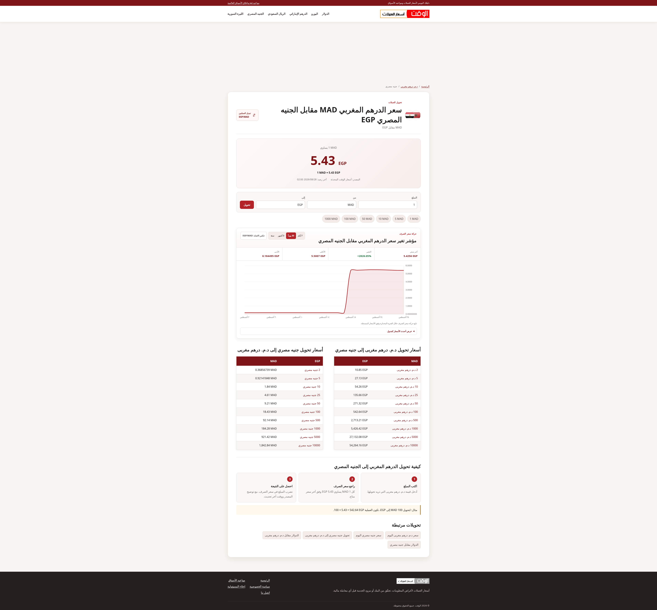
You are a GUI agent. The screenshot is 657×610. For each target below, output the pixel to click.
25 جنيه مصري (311, 395)
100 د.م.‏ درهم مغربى (406, 412)
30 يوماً (291, 235)
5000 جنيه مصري (310, 437)
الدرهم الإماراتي (298, 14)
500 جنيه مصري (310, 420)
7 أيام (300, 235)
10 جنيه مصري (311, 386)
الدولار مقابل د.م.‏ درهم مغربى (282, 535)
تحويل (247, 205)
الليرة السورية (235, 14)
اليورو (314, 14)
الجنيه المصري (255, 14)
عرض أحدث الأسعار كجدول (399, 331)
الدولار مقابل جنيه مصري (404, 545)
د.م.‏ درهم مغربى (409, 86)
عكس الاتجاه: (254, 235)
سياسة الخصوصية (260, 586)
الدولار (325, 14)
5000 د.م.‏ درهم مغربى (405, 437)
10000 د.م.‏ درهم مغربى (404, 445)
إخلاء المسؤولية (236, 586)
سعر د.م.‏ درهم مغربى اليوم (403, 535)
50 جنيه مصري (311, 403)
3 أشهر (281, 235)
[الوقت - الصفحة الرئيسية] (404, 13)
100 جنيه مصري (310, 412)
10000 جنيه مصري (309, 445)
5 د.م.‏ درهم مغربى (407, 378)
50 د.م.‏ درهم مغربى (406, 403)
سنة (272, 235)
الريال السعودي (276, 14)
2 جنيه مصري (312, 370)
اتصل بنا (265, 592)
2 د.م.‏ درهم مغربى (407, 370)
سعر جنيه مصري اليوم (368, 535)
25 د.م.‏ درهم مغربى (406, 395)
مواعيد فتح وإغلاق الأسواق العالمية (243, 2)
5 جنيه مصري (312, 378)
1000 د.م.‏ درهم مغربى (405, 428)
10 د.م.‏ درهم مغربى (406, 386)
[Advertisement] (328, 48)
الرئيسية (425, 86)
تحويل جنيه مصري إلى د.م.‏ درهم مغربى (327, 535)
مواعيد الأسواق (236, 580)
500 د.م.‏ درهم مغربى (406, 420)
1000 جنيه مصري (310, 428)
